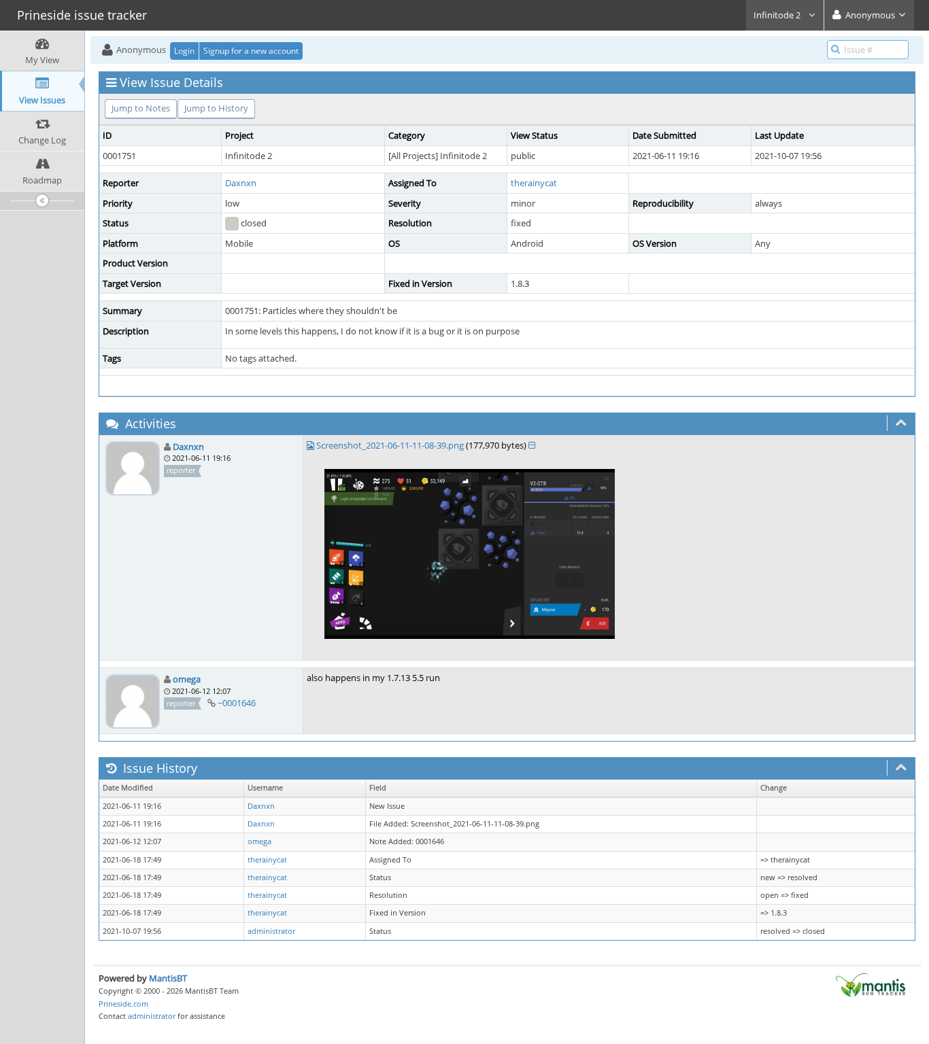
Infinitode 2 (778, 15)
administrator (271, 931)
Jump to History (216, 108)
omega (187, 679)
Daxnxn (240, 183)
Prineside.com (123, 1003)
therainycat (534, 183)
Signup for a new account (251, 50)
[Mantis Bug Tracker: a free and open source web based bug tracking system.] (870, 984)
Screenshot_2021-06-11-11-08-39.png (390, 445)
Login (184, 50)
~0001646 (237, 703)
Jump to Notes (141, 108)
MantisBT (168, 978)
